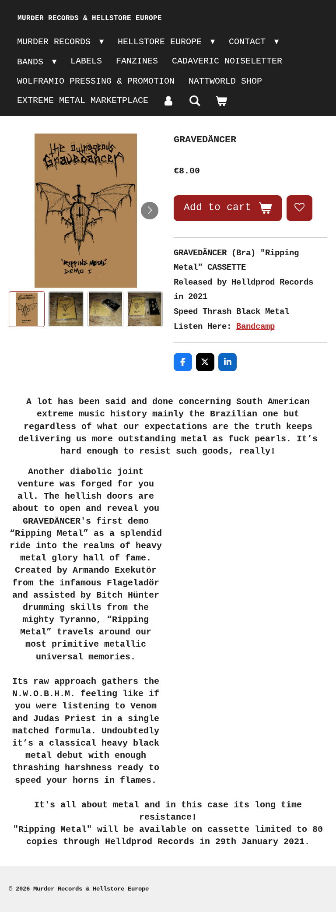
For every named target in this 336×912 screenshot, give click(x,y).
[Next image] (149, 210)
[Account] (168, 102)
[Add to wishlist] (299, 208)
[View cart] (221, 102)
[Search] (195, 102)
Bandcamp (255, 326)
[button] (27, 309)
